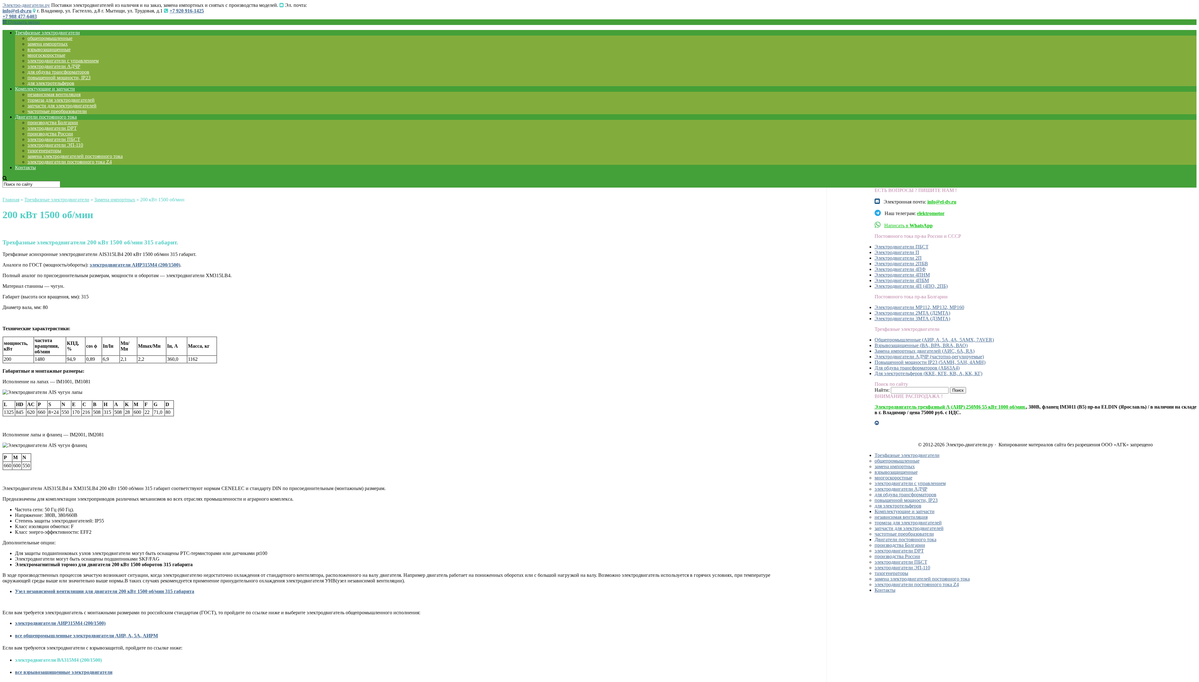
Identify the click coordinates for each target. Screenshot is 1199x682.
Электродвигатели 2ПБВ (901, 263)
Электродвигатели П (897, 252)
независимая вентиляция (54, 94)
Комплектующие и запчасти (45, 88)
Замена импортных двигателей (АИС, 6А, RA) (924, 351)
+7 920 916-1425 (187, 10)
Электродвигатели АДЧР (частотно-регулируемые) (929, 356)
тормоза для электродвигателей (61, 100)
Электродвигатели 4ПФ (900, 269)
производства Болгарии (52, 122)
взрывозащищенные (49, 49)
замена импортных (47, 44)
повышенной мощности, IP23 (59, 77)
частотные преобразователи (57, 111)
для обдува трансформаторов (58, 72)
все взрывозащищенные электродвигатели (63, 672)
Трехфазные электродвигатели (47, 32)
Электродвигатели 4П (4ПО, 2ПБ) (911, 286)
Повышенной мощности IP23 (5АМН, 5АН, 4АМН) (930, 362)
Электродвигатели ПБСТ (902, 246)
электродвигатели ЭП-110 (55, 145)
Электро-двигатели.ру (26, 5)
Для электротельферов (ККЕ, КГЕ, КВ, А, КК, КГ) (928, 373)
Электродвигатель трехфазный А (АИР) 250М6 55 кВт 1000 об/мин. (950, 407)
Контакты (25, 167)
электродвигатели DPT (52, 128)
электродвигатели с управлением (63, 60)
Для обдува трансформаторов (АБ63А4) (917, 367)
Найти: (882, 390)
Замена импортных (114, 199)
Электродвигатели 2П (898, 258)
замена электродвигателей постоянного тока (75, 156)
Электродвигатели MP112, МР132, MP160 (919, 307)
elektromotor (931, 213)
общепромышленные (49, 38)
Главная (10, 199)
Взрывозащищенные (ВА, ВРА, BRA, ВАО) (921, 345)
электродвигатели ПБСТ (53, 139)
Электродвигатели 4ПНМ (902, 274)
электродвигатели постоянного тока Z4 (69, 161)
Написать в (908, 225)
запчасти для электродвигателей (61, 105)
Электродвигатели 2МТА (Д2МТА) (912, 313)
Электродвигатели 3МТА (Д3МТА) (912, 318)
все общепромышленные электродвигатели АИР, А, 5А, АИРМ (86, 635)
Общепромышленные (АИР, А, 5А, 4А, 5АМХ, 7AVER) (934, 339)
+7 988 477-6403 (19, 16)
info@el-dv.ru (17, 10)
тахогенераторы (44, 150)
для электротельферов (50, 83)
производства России (50, 133)
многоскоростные (46, 55)
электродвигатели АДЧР (53, 66)
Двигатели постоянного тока (46, 117)
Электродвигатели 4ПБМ (902, 280)
